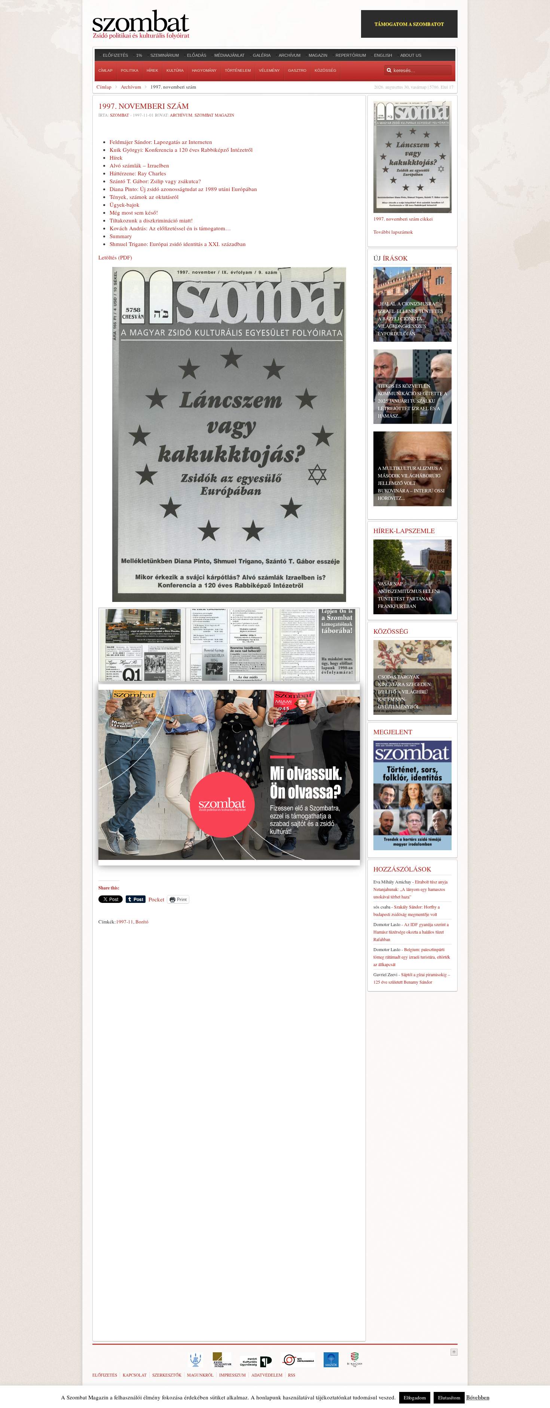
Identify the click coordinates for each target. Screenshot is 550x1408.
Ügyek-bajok (125, 204)
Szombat (119, 115)
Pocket (156, 899)
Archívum (131, 86)
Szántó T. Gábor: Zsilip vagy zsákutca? (155, 181)
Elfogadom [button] (415, 1397)
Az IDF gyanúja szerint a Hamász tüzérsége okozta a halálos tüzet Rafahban (411, 931)
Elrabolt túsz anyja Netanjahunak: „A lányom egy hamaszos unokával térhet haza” (410, 889)
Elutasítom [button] (449, 1397)
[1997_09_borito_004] (316, 680)
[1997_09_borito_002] (142, 680)
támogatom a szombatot (409, 23)
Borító (142, 921)
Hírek (116, 157)
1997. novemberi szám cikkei (403, 218)
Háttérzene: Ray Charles (138, 173)
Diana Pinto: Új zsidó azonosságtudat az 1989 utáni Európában (183, 189)
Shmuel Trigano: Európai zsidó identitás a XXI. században (178, 244)
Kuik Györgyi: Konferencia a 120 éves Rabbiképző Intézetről (181, 149)
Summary (121, 236)
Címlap (104, 86)
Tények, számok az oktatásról (144, 196)
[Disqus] (229, 1031)
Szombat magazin (214, 115)
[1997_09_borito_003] (229, 680)
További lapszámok (393, 231)
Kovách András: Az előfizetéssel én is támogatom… (170, 228)
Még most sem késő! (134, 212)
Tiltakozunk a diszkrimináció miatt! (151, 220)
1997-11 (124, 921)
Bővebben (477, 1397)
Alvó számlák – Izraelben (139, 165)
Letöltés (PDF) (115, 257)
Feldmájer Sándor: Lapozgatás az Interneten (161, 141)
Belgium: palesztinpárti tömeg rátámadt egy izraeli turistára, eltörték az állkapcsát (411, 956)
